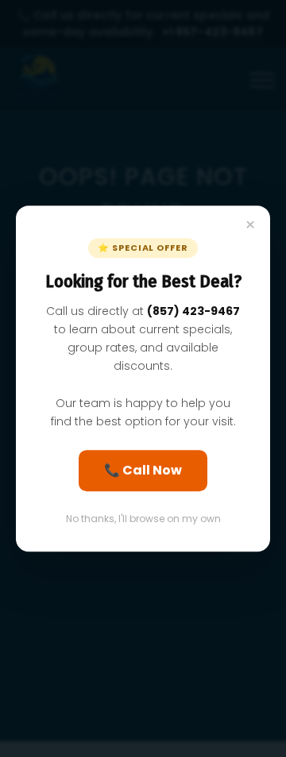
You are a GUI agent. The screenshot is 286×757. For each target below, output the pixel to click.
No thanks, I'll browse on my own (143, 518)
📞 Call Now (143, 470)
